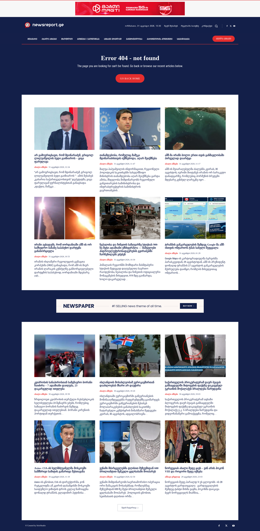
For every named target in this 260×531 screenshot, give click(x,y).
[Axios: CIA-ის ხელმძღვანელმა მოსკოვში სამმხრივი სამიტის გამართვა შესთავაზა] (64, 441)
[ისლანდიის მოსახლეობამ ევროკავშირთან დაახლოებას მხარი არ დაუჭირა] (130, 356)
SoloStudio (41, 525)
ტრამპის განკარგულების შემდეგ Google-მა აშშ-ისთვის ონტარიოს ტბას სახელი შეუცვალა (195, 246)
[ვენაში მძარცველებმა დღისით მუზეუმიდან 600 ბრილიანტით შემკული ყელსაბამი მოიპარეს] (130, 441)
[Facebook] (227, 26)
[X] (230, 26)
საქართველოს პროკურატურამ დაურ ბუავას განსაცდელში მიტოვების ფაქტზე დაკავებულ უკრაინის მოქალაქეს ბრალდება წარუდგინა (193, 385)
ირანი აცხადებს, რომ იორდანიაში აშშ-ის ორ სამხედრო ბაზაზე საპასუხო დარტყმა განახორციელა (63, 248)
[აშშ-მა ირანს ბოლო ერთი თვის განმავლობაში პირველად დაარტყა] (195, 128)
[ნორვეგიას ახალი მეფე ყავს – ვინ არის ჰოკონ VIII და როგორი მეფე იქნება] (195, 441)
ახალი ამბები (40, 167)
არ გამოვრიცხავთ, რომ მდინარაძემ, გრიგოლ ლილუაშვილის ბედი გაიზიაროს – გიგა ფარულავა (63, 158)
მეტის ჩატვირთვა (129, 508)
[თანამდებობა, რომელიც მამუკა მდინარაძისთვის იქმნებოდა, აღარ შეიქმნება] (130, 128)
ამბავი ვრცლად (172, 477)
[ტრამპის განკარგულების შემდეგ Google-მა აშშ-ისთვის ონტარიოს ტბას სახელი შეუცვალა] (195, 218)
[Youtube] (234, 26)
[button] (216, 26)
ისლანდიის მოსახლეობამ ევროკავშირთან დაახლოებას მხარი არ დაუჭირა (127, 384)
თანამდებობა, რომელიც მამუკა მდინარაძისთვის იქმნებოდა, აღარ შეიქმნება (128, 157)
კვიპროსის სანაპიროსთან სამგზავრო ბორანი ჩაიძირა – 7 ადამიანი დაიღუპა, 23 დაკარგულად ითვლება (63, 385)
